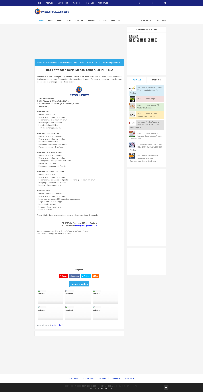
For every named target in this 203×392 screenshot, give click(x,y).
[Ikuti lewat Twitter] (139, 3)
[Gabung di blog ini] (159, 3)
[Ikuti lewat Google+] (152, 3)
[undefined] (50, 291)
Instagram (116, 378)
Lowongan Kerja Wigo (146, 99)
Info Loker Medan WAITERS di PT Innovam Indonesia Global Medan (146, 90)
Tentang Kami (73, 378)
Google (64, 276)
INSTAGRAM (89, 3)
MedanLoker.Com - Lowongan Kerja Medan (101, 386)
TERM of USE (103, 3)
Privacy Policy (130, 378)
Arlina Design (107, 388)
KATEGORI (156, 80)
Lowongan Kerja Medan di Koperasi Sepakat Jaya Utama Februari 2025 (146, 136)
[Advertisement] (79, 42)
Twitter (86, 276)
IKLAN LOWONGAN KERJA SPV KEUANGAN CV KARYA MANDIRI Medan (146, 147)
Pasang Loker (62, 3)
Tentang (49, 3)
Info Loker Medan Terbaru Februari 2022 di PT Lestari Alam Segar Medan (144, 125)
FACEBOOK (76, 3)
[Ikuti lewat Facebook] (146, 3)
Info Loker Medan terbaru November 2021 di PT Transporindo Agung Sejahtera (144, 158)
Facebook (75, 276)
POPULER (137, 80)
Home (39, 3)
